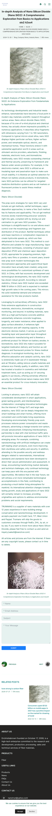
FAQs (4, 778)
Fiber (4, 760)
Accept (20, 811)
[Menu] (49, 4)
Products (6, 772)
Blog (15, 37)
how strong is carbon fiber (12, 689)
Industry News (34, 37)
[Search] (45, 4)
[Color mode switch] (40, 4)
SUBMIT (13, 648)
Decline (32, 811)
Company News (23, 37)
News (4, 775)
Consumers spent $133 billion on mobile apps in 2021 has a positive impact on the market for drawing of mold (39, 711)
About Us (6, 785)
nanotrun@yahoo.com (18, 798)
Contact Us (7, 782)
